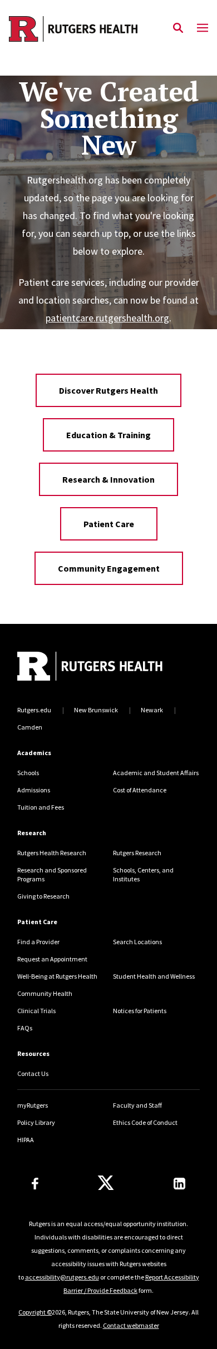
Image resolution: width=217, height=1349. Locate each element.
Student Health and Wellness (154, 976)
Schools (28, 772)
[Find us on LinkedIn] (179, 1183)
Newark (152, 710)
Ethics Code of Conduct (145, 1122)
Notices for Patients (139, 1010)
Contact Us (32, 1073)
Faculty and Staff (137, 1105)
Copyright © (35, 1312)
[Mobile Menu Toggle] (202, 28)
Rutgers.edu (34, 710)
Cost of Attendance (139, 790)
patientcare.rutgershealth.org (107, 317)
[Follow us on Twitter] (106, 1183)
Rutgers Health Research (51, 853)
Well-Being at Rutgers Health (57, 976)
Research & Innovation (108, 479)
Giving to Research (43, 896)
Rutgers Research (137, 853)
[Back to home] (92, 667)
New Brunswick (96, 710)
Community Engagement (109, 568)
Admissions (33, 790)
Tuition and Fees (40, 807)
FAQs (24, 1028)
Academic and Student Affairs (156, 772)
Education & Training (108, 434)
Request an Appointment (52, 959)
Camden (29, 727)
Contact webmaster (131, 1325)
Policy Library (36, 1122)
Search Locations (137, 942)
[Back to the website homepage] (73, 29)
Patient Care (108, 523)
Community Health (44, 993)
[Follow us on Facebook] (35, 1183)
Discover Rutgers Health (108, 390)
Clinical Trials (36, 1010)
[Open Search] (178, 28)
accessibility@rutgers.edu (62, 1277)
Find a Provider (38, 942)
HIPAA (25, 1139)
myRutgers (32, 1105)
